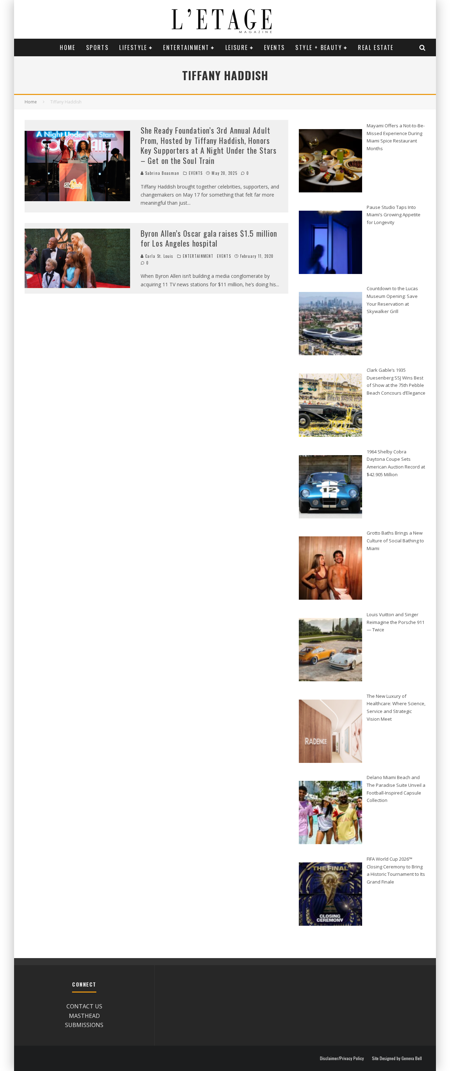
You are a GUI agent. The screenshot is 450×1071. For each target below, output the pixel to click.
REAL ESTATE (375, 47)
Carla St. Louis (159, 256)
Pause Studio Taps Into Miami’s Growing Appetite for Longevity (393, 214)
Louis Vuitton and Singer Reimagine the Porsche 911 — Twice (395, 622)
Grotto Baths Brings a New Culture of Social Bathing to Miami (395, 540)
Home (68, 47)
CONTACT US (84, 1006)
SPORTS (97, 47)
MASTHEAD (84, 1016)
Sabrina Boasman (162, 173)
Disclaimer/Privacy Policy (342, 1058)
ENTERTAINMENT (186, 47)
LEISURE (236, 47)
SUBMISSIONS (84, 1025)
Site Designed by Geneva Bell (397, 1058)
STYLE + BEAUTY (318, 47)
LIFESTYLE (133, 47)
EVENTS (274, 47)
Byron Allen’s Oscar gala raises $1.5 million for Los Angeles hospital (209, 238)
